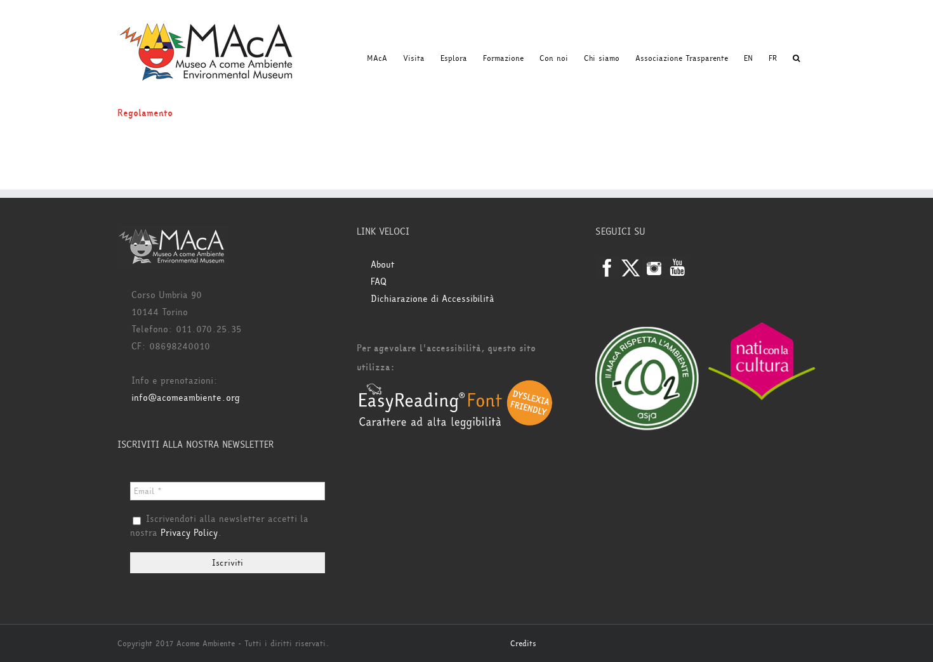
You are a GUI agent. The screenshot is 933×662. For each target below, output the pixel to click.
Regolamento (145, 113)
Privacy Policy (189, 533)
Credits (523, 643)
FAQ (379, 282)
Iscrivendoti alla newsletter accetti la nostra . (219, 526)
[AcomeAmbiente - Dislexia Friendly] (456, 386)
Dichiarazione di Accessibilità (432, 299)
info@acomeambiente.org (185, 398)
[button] (796, 58)
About (383, 264)
